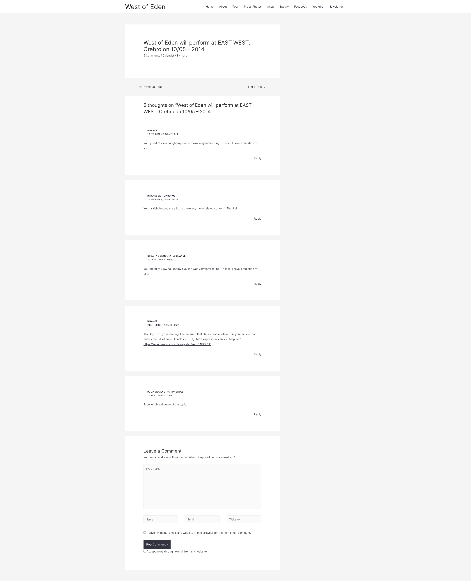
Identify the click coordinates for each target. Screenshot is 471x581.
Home (210, 6)
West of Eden (145, 6)
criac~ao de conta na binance (166, 256)
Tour (235, 6)
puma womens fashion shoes (165, 391)
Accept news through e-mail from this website (176, 551)
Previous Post (150, 87)
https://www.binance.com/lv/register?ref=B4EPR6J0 (177, 344)
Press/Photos (253, 6)
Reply (257, 158)
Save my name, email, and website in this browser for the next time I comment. (199, 532)
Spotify (284, 6)
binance (152, 130)
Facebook (300, 6)
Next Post (257, 87)
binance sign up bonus (161, 195)
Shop (270, 6)
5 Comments (152, 55)
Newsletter (336, 6)
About (223, 6)
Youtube (317, 6)
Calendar (168, 55)
